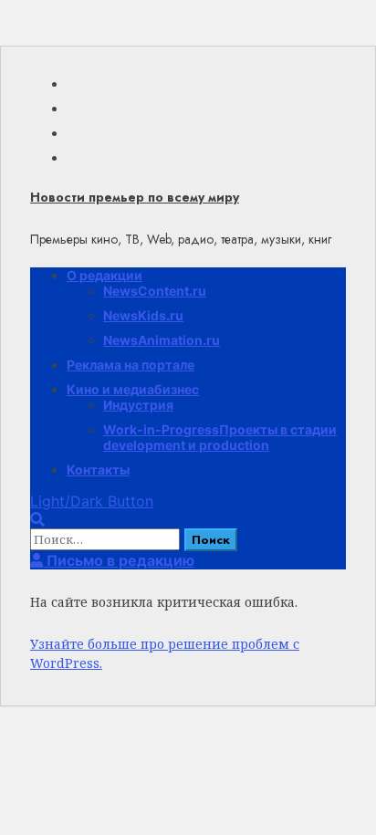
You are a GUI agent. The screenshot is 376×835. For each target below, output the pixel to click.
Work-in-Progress (220, 437)
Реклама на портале (130, 364)
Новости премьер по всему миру (134, 197)
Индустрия (138, 404)
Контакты (98, 469)
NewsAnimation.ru (161, 340)
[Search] (37, 519)
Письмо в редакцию (118, 560)
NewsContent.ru (154, 290)
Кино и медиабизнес (133, 389)
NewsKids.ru (143, 315)
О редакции (104, 275)
